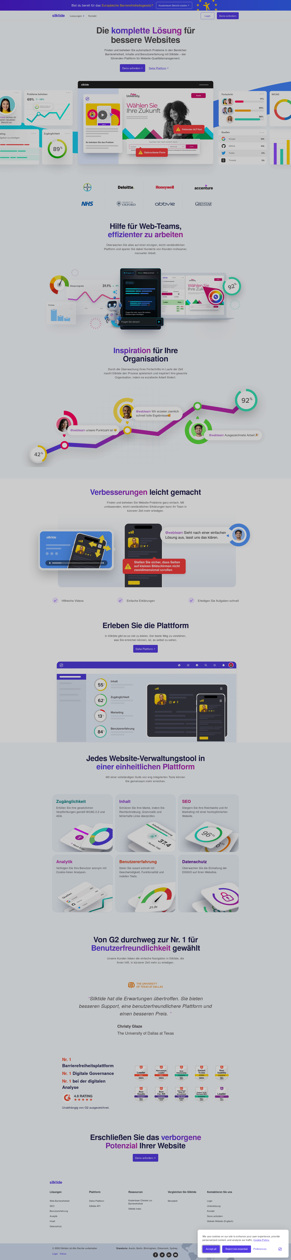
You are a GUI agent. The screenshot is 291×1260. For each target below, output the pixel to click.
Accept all (211, 1249)
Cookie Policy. (261, 1240)
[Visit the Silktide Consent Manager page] (280, 1249)
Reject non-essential (237, 1249)
